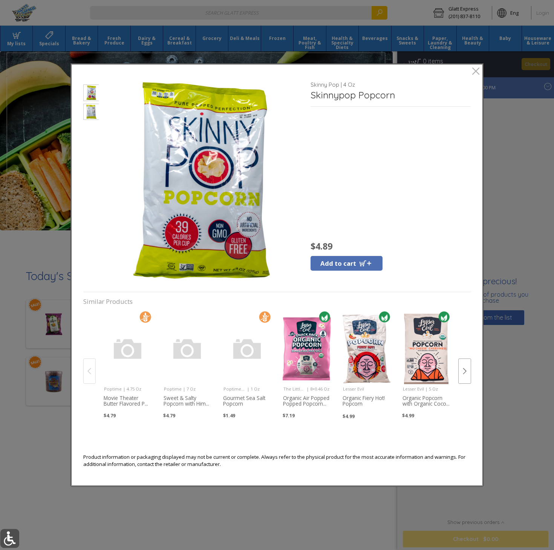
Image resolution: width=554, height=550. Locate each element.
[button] (91, 93)
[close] (476, 72)
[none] (127, 363)
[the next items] (464, 371)
